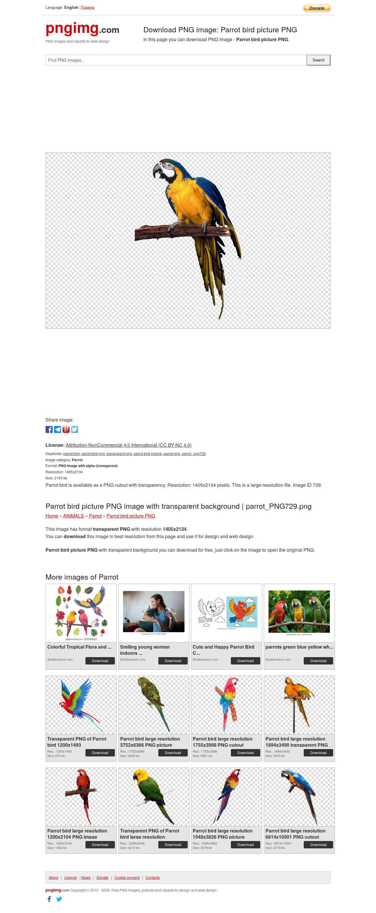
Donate (102, 877)
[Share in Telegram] (57, 429)
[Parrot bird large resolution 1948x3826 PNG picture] (226, 797)
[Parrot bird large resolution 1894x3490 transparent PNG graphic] (299, 705)
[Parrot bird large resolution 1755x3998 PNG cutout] (226, 705)
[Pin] (66, 429)
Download (100, 660)
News (85, 877)
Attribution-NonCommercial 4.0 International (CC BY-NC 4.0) (129, 445)
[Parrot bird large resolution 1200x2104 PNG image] (81, 797)
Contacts (153, 877)
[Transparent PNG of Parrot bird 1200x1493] (81, 705)
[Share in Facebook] (49, 429)
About (53, 877)
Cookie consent (127, 877)
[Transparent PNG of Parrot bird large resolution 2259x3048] (153, 797)
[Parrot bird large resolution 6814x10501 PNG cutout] (299, 797)
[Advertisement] (188, 111)
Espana (88, 7)
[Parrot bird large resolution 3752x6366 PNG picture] (153, 705)
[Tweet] (74, 429)
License (70, 877)
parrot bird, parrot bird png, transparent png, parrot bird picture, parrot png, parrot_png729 (134, 453)
